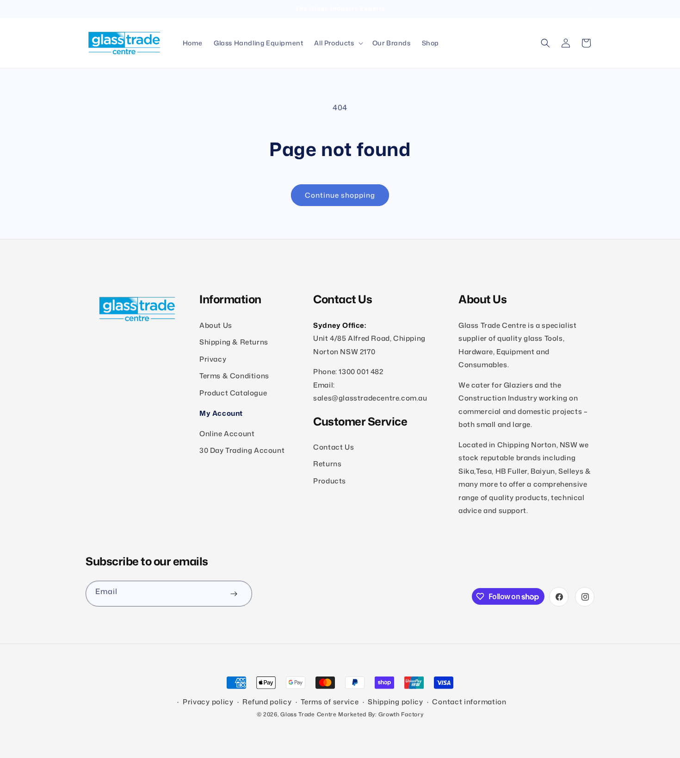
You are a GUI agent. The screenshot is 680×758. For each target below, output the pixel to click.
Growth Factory (401, 714)
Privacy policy (208, 702)
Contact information (469, 702)
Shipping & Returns (233, 342)
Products (329, 480)
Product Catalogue (233, 392)
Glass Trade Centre (308, 714)
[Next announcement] (591, 9)
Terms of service (330, 702)
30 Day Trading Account (241, 450)
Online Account (226, 433)
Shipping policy (395, 702)
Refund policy (266, 702)
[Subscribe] (233, 594)
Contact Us (333, 446)
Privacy (212, 358)
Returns (327, 464)
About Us (215, 325)
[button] (337, 43)
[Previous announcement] (89, 9)
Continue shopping (340, 195)
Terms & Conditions (234, 376)
